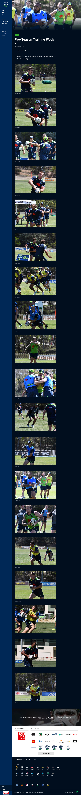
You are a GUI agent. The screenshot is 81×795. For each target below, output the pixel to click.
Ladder (3, 16)
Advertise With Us (40, 792)
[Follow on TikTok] (26, 759)
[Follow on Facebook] (29, 759)
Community (5, 23)
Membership (5, 21)
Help (30, 792)
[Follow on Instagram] (35, 759)
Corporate (4, 31)
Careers (27, 792)
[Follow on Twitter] (32, 759)
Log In (4, 789)
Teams (3, 19)
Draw (3, 14)
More (3, 28)
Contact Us (34, 792)
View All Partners (46, 753)
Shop (3, 37)
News (3, 10)
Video (3, 12)
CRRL (3, 25)
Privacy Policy (22, 792)
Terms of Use (16, 792)
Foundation (4, 33)
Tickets (3, 35)
